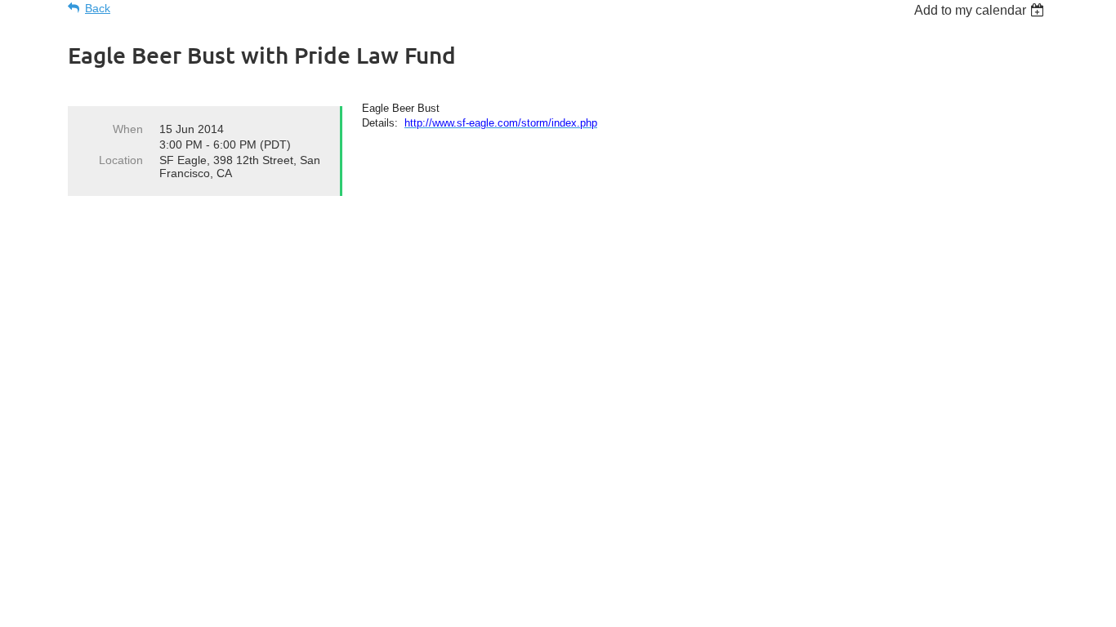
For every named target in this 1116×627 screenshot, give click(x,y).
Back (97, 8)
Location (121, 160)
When (128, 129)
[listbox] (981, 10)
